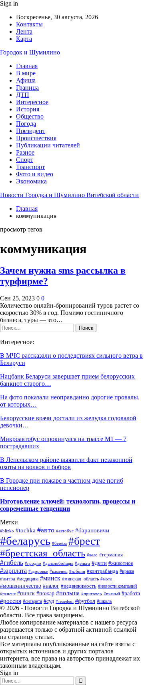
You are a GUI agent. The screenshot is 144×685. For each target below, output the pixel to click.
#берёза (59, 543)
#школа (104, 601)
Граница (27, 87)
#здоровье (38, 571)
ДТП (22, 94)
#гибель (11, 562)
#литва (7, 579)
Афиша (26, 80)
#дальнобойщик (58, 563)
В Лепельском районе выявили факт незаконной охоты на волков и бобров (66, 463)
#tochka (26, 530)
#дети (99, 562)
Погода (26, 123)
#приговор (91, 593)
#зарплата (13, 570)
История (27, 109)
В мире (26, 73)
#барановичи (92, 530)
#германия (111, 555)
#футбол (85, 601)
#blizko (7, 530)
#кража (127, 571)
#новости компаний (117, 586)
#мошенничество (20, 586)
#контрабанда (102, 571)
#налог (51, 585)
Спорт (24, 159)
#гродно (33, 563)
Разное (25, 152)
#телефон (65, 601)
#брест (84, 541)
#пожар (45, 593)
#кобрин (77, 571)
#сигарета (32, 601)
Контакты (29, 24)
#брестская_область (42, 553)
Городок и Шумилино (30, 52)
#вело (92, 554)
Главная (27, 65)
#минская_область (80, 579)
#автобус (65, 531)
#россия (10, 600)
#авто (45, 530)
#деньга (82, 563)
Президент (30, 130)
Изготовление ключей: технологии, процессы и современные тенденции (67, 505)
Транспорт (30, 166)
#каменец (59, 571)
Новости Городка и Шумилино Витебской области (69, 194)
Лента (24, 31)
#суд (49, 601)
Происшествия (36, 138)
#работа (131, 593)
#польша (68, 593)
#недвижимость (78, 586)
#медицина (27, 579)
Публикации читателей (48, 145)
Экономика (31, 181)
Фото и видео (34, 174)
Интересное (32, 102)
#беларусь (25, 540)
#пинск (26, 593)
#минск (50, 578)
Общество (30, 116)
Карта (24, 38)
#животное (120, 563)
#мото (106, 578)
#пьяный (112, 594)
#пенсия (8, 593)
